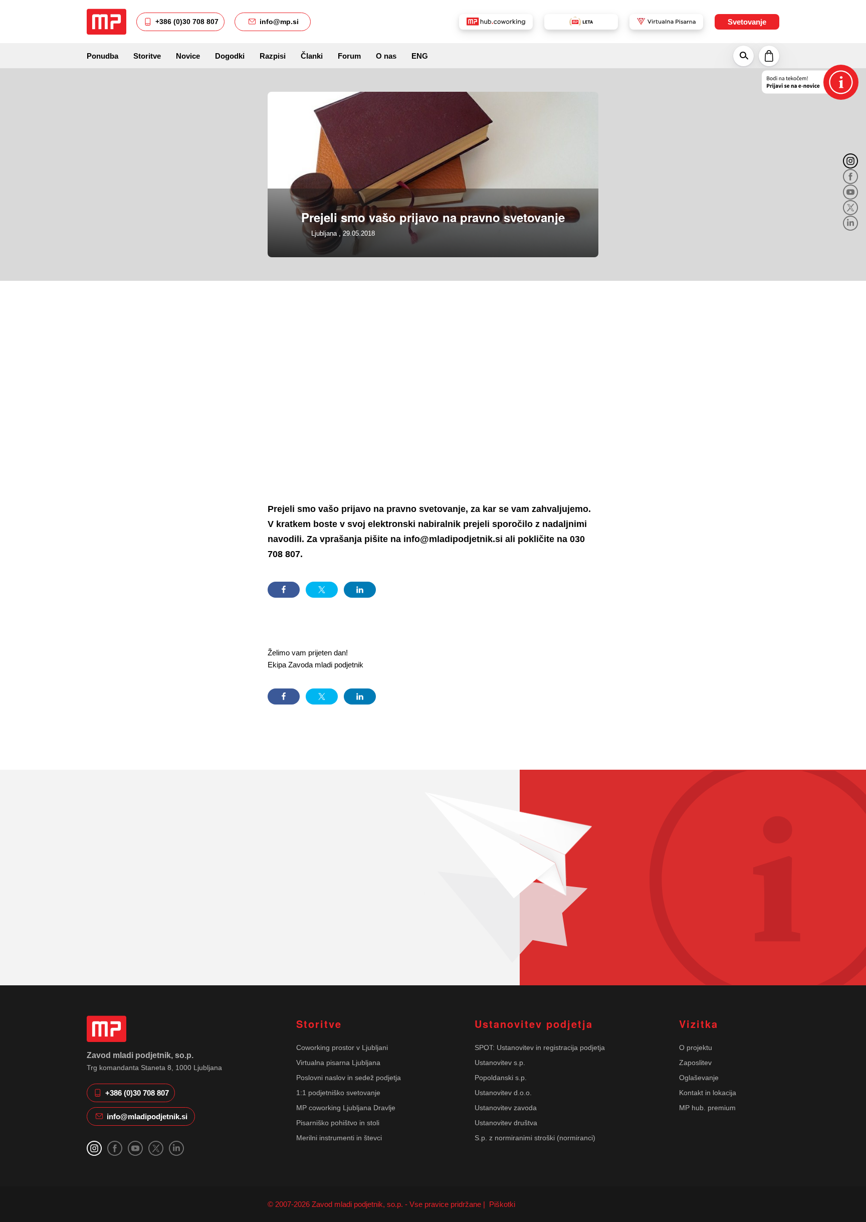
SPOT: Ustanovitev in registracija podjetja (540, 1047)
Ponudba (102, 56)
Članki (312, 56)
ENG (419, 56)
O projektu (695, 1047)
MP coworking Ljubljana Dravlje (345, 1108)
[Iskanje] (743, 55)
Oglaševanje (699, 1078)
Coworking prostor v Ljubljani (342, 1047)
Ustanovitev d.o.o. (503, 1093)
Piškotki (501, 1204)
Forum (349, 56)
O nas (386, 56)
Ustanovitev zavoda (506, 1108)
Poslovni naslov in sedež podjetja (348, 1078)
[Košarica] (769, 55)
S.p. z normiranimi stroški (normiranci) (535, 1138)
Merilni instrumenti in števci (339, 1138)
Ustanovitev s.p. (500, 1063)
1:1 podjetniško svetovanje (338, 1093)
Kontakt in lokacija (707, 1093)
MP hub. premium (707, 1108)
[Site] (106, 22)
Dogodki (230, 56)
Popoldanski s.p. (501, 1078)
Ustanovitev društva (506, 1123)
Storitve (147, 56)
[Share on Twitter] (322, 590)
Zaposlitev (695, 1063)
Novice (188, 56)
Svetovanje (747, 22)
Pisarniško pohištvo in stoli (337, 1123)
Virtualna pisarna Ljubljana (338, 1063)
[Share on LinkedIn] (360, 590)
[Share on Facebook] (284, 590)
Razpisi (273, 56)
